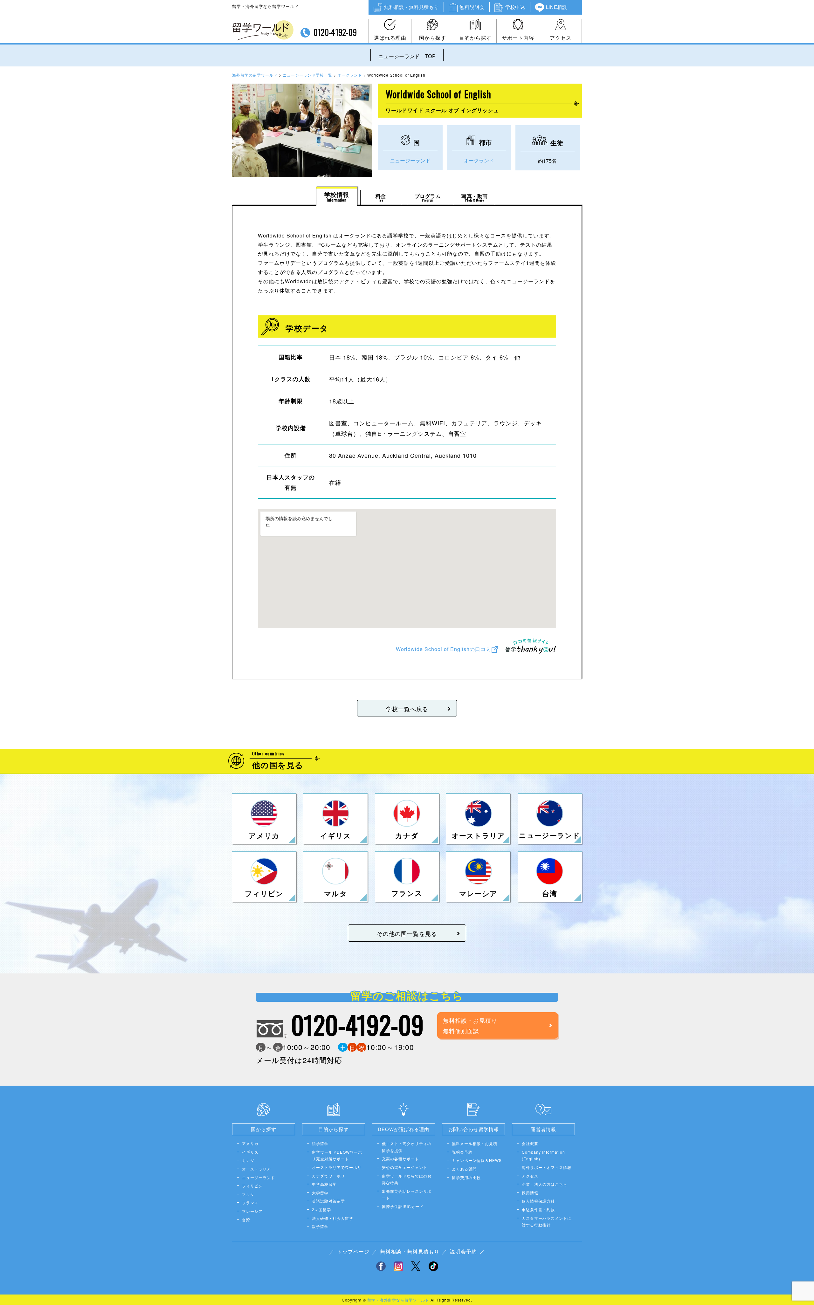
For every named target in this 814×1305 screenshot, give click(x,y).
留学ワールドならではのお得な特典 (406, 1179)
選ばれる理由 (390, 37)
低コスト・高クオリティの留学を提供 (406, 1147)
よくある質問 (464, 1168)
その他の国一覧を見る (407, 933)
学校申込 (515, 6)
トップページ (353, 1251)
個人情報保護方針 (538, 1201)
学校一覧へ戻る (407, 708)
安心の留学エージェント (404, 1167)
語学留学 (320, 1143)
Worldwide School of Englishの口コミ (443, 648)
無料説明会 (471, 6)
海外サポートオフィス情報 (546, 1167)
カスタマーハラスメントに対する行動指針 (546, 1221)
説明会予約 (462, 1152)
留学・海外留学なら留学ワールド (398, 1299)
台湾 (246, 1219)
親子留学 (320, 1226)
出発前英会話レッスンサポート (406, 1194)
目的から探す (475, 37)
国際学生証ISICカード (403, 1206)
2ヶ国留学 (321, 1209)
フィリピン (252, 1185)
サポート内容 (518, 37)
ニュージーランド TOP (407, 56)
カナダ (248, 1160)
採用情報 (530, 1192)
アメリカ (250, 1143)
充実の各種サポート (400, 1158)
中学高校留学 (324, 1184)
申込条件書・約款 (538, 1209)
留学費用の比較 (466, 1177)
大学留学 (320, 1192)
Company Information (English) (543, 1155)
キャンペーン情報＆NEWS (477, 1160)
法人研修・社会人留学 (332, 1218)
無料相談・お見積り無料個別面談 (470, 1025)
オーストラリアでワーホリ (337, 1167)
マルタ (248, 1194)
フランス (250, 1202)
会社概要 (530, 1143)
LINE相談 (556, 6)
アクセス (560, 37)
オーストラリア (256, 1168)
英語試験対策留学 (328, 1201)
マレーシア (252, 1211)
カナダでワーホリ (328, 1175)
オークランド (479, 160)
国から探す (432, 37)
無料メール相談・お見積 (474, 1143)
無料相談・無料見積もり (411, 6)
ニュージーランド (410, 160)
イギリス (250, 1152)
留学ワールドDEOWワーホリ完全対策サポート (337, 1155)
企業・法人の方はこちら (544, 1184)
